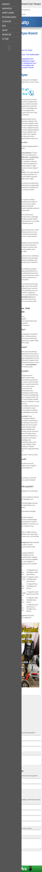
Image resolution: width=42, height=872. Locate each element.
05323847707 (26, 10)
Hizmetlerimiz (8, 12)
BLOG (4, 25)
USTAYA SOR (6, 21)
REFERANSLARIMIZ (9, 17)
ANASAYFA (6, 4)
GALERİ (4, 30)
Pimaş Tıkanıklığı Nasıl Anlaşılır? (25, 61)
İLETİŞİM (5, 39)
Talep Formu (22, 14)
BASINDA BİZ (6, 34)
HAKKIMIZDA (7, 8)
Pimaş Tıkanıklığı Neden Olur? (25, 59)
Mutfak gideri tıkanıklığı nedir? (25, 65)
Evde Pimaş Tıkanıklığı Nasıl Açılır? (26, 63)
